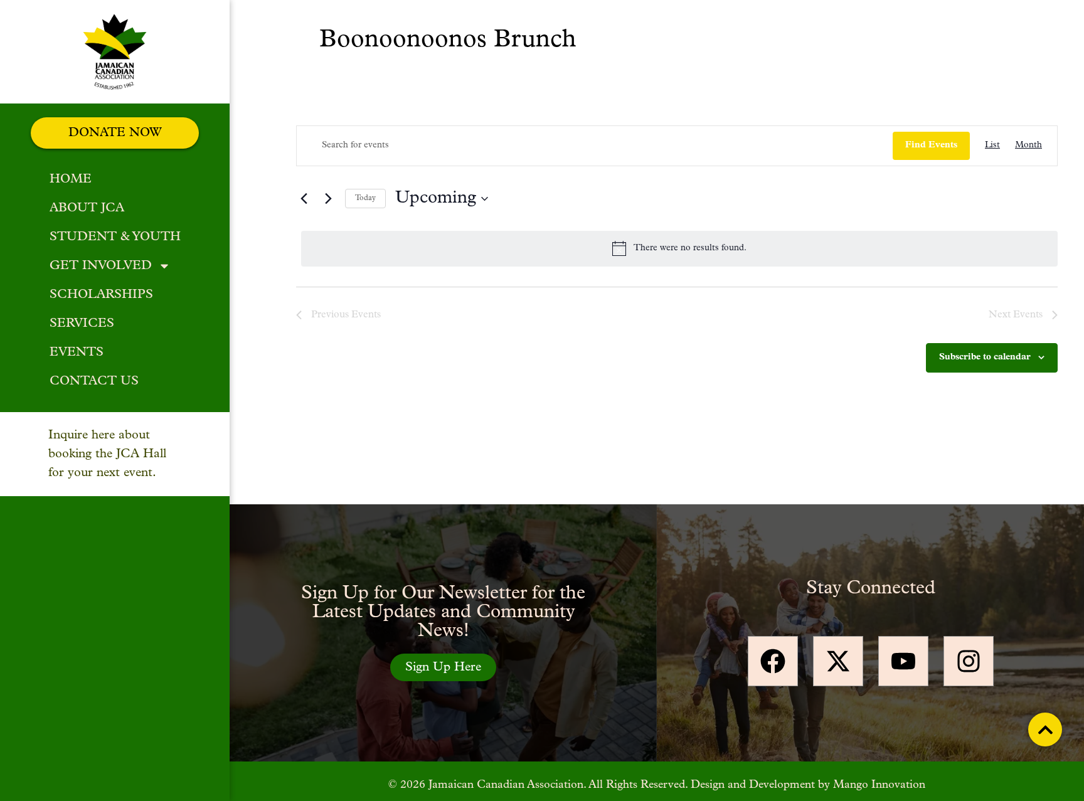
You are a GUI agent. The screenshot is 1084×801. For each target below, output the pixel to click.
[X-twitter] (838, 661)
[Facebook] (773, 661)
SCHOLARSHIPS (101, 295)
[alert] (679, 248)
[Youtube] (903, 661)
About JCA (87, 208)
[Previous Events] (303, 198)
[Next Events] (328, 198)
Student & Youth (115, 237)
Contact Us (94, 381)
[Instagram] (968, 661)
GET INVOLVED (101, 266)
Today (365, 198)
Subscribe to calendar (985, 357)
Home (71, 179)
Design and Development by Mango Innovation (808, 785)
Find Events (931, 145)
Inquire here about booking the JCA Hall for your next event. (107, 454)
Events (77, 352)
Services (82, 323)
